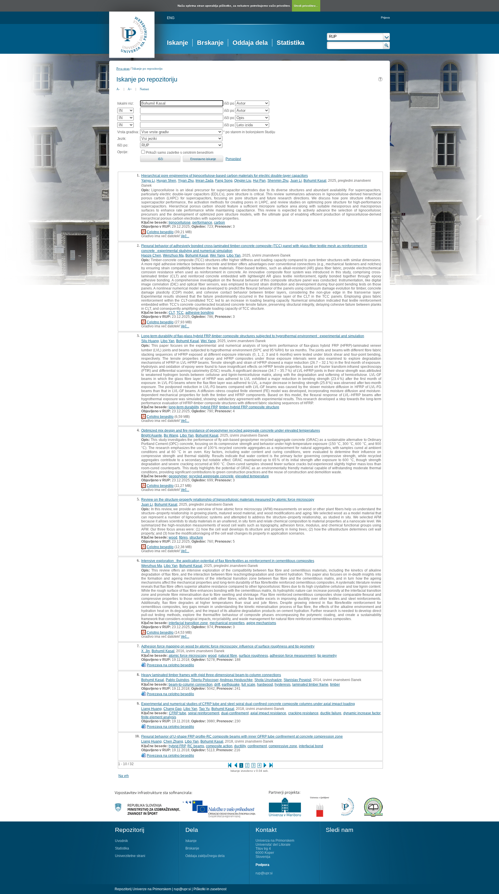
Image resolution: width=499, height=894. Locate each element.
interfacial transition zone (188, 623)
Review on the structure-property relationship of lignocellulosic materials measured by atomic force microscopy (227, 500)
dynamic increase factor (362, 713)
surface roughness (253, 656)
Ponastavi (233, 159)
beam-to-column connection (191, 684)
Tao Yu (204, 709)
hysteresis (283, 684)
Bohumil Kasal (315, 181)
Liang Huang (151, 709)
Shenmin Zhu (277, 181)
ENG (170, 18)
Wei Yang (217, 255)
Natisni (144, 89)
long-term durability (184, 407)
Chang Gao (172, 709)
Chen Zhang (173, 741)
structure (196, 537)
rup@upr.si (264, 873)
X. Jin (145, 651)
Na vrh (123, 776)
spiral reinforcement (203, 713)
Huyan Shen (166, 181)
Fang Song (223, 181)
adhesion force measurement (293, 656)
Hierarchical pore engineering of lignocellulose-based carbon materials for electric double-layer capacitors (224, 176)
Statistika (290, 42)
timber (335, 684)
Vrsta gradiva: (128, 132)
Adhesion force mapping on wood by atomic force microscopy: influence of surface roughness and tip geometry (227, 646)
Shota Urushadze (268, 680)
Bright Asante (151, 435)
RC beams (195, 746)
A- (118, 89)
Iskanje (177, 42)
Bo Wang (171, 435)
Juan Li (296, 181)
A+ (130, 89)
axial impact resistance (268, 713)
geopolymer (178, 476)
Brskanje (210, 42)
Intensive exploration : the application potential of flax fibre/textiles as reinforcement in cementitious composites (227, 561)
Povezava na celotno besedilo (170, 665)
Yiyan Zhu (186, 181)
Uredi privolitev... (306, 5)
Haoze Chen (151, 255)
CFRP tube (177, 713)
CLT (172, 313)
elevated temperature (252, 476)
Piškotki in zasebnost (209, 889)
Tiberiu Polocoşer (204, 680)
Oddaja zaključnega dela (205, 856)
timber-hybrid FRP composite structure (249, 407)
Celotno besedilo (160, 232)
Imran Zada (204, 181)
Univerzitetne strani (130, 856)
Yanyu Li (148, 181)
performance (202, 222)
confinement (257, 746)
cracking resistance (303, 713)
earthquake (231, 684)
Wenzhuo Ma (173, 255)
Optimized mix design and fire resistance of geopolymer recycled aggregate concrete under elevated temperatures (230, 431)
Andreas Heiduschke (236, 680)
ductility (240, 746)
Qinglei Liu (242, 181)
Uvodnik (121, 841)
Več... (185, 236)
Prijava (385, 17)
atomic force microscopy (187, 656)
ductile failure (330, 713)
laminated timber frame (310, 684)
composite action (219, 746)
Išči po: (122, 145)
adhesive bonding (199, 313)
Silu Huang (150, 341)
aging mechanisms (261, 623)
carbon (219, 222)
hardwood (265, 684)
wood (173, 537)
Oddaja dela (250, 42)
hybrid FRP (208, 407)
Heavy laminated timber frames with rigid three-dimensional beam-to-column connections (211, 675)
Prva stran (123, 68)
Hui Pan (259, 181)
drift (217, 684)
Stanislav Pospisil (297, 680)
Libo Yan (234, 255)
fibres (183, 537)
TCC (180, 313)
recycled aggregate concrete (211, 476)
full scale (248, 684)
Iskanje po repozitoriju (147, 68)
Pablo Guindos (177, 680)
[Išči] (386, 45)
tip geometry (327, 656)
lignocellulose (180, 222)
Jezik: (121, 139)
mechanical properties (227, 623)
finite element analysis (158, 717)
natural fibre (227, 656)
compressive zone (283, 746)
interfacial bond (311, 746)
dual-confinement (235, 713)
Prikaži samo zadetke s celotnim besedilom (179, 153)
